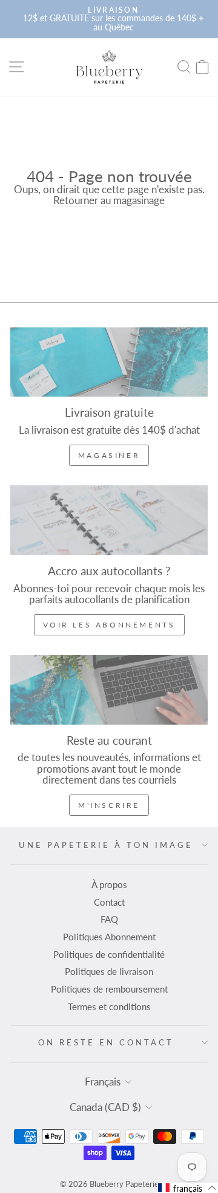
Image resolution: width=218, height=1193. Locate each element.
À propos (109, 884)
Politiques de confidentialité (109, 954)
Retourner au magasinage (109, 201)
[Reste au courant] (109, 690)
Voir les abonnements (109, 624)
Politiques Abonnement (109, 936)
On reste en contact (106, 1042)
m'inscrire (109, 805)
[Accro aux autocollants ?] (109, 520)
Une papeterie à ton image (106, 845)
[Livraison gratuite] (109, 362)
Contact (109, 902)
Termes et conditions (109, 1006)
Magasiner (109, 455)
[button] (187, 1188)
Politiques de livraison (109, 971)
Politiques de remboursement (109, 988)
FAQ (109, 919)
